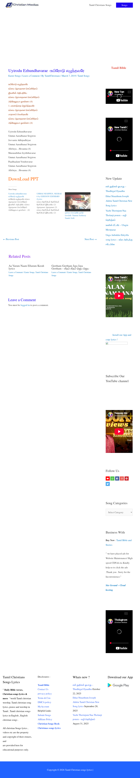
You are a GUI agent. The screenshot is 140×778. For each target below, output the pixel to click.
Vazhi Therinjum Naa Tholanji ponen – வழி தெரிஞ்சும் (116, 215)
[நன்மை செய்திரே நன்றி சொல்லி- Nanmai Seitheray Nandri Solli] (78, 201)
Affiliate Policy (45, 724)
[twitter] (108, 489)
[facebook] (117, 483)
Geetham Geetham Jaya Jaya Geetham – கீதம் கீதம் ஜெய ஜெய (70, 267)
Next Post (91, 239)
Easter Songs (14, 75)
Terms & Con (44, 702)
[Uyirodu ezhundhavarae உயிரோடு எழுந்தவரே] (22, 201)
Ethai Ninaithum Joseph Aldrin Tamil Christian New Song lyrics (119, 201)
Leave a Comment (31, 75)
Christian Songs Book (48, 728)
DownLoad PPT (23, 179)
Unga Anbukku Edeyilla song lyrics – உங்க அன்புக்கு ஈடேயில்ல (119, 239)
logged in (25, 305)
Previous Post (11, 239)
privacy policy (45, 698)
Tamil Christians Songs (100, 5)
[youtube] (108, 483)
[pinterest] (127, 483)
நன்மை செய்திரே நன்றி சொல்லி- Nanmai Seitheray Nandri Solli (75, 215)
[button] (124, 5)
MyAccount (43, 711)
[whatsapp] (112, 483)
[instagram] (122, 483)
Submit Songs (44, 719)
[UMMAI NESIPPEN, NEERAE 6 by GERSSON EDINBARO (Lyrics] (51, 203)
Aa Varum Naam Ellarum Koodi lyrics (26, 267)
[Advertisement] (70, 30)
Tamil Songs (84, 75)
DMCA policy (44, 706)
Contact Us (43, 694)
